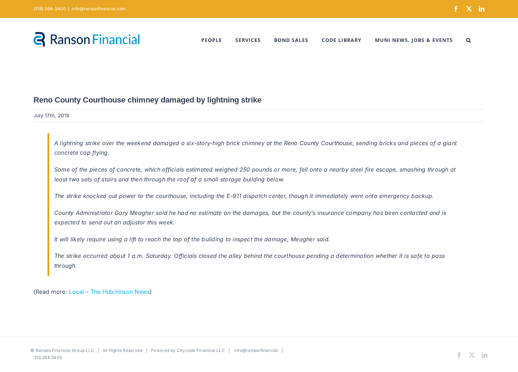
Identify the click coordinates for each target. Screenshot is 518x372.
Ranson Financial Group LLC (65, 350)
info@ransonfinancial (256, 350)
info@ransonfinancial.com (99, 8)
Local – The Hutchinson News (109, 291)
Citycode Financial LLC (201, 350)
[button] (468, 40)
